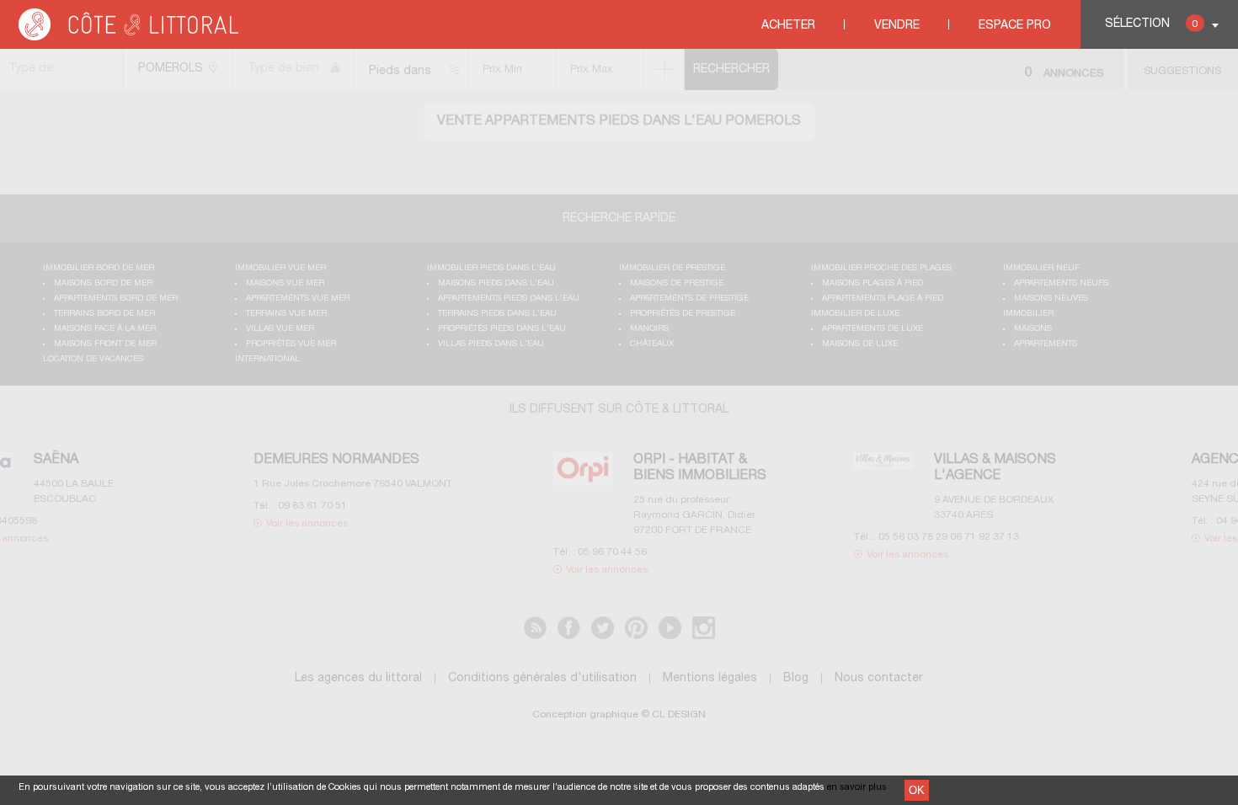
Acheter (788, 25)
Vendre (897, 25)
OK (917, 790)
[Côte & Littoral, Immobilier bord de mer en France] (130, 37)
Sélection (1151, 24)
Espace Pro (1015, 25)
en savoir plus (857, 787)
